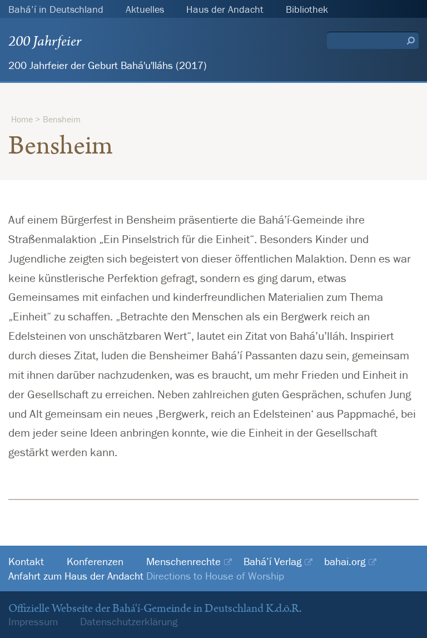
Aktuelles (145, 9)
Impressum (33, 621)
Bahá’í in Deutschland (55, 9)
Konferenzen (95, 561)
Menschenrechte (183, 561)
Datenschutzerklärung (128, 621)
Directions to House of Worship (215, 575)
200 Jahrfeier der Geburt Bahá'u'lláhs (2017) (107, 65)
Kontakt (26, 561)
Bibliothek (307, 9)
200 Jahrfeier (44, 41)
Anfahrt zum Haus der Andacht (75, 575)
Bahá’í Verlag (272, 561)
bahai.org (344, 561)
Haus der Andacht (225, 9)
